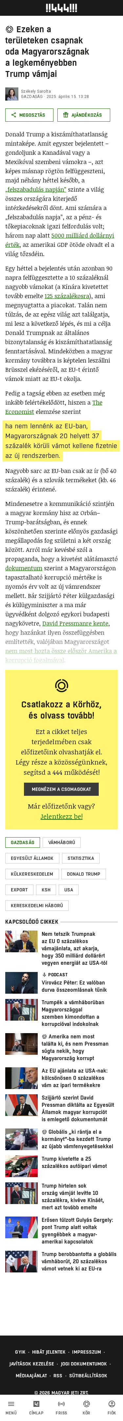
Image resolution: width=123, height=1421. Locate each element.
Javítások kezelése (32, 1363)
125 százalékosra (67, 296)
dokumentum (23, 568)
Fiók (112, 1413)
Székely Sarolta (36, 91)
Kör (87, 1413)
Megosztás (32, 115)
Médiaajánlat (31, 1375)
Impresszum (86, 1352)
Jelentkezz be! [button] (62, 816)
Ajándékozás (87, 115)
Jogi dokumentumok (84, 1363)
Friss (61, 1413)
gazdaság (32, 96)
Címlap (36, 1413)
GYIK (20, 1352)
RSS (57, 1375)
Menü (11, 1413)
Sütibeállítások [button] (88, 1375)
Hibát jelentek (49, 1352)
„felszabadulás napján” (35, 189)
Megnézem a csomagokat (61, 789)
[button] (22, 842)
